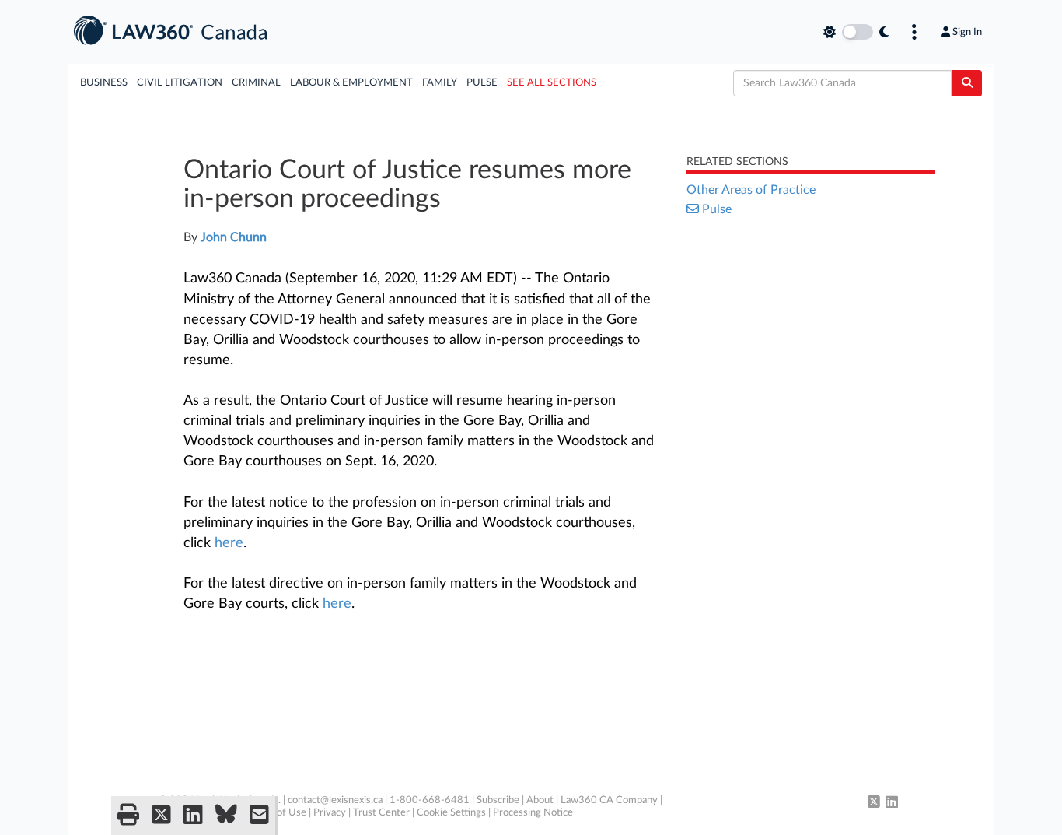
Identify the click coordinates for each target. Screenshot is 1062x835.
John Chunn (234, 237)
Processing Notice (533, 813)
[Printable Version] (128, 815)
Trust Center (381, 813)
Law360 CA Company (609, 800)
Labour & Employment (351, 83)
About (540, 800)
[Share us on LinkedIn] (193, 815)
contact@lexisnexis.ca (335, 800)
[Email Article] (259, 815)
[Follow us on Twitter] (874, 803)
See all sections (551, 83)
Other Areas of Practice (751, 190)
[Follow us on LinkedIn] (892, 803)
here (229, 543)
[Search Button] (967, 83)
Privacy (329, 813)
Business (104, 83)
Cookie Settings (451, 813)
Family (439, 83)
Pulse (482, 83)
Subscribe (498, 800)
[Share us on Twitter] (161, 815)
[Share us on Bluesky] (226, 815)
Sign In (967, 32)
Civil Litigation (179, 83)
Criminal (256, 83)
